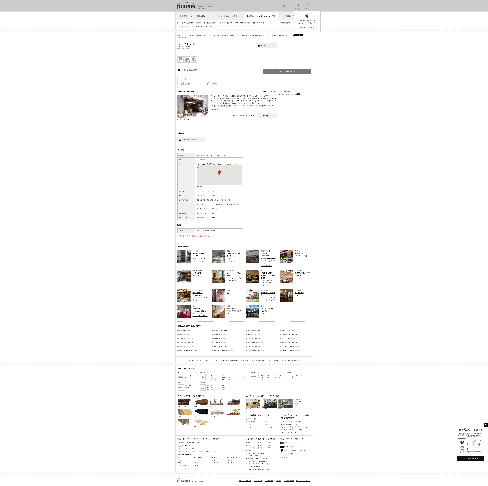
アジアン (180, 416)
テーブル (212, 457)
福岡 (201, 26)
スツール (209, 375)
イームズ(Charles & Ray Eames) (255, 453)
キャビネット (211, 389)
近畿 (236, 23)
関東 (178, 23)
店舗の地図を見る (184, 48)
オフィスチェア (240, 377)
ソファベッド (189, 377)
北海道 (209, 23)
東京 (183, 23)
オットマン (210, 377)
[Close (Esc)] (486, 425)
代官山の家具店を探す (255, 330)
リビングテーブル (263, 379)
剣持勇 (259, 442)
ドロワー (264, 421)
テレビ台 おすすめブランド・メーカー (291, 429)
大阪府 (200, 451)
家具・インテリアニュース (292, 442)
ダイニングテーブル (264, 375)
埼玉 (191, 23)
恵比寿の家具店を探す (289, 330)
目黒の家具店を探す (185, 330)
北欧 (211, 406)
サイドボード (250, 424)
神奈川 (187, 23)
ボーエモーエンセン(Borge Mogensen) (257, 469)
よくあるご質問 (289, 481)
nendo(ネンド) (250, 448)
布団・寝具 (213, 460)
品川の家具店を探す (254, 338)
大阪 (241, 23)
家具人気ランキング (290, 446)
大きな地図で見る (202, 186)
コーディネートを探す (229, 16)
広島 (258, 23)
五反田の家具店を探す (186, 342)
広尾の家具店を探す (254, 346)
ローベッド (249, 427)
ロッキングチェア (227, 379)
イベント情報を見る (470, 459)
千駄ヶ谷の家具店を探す (255, 342)
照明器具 (180, 463)
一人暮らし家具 (250, 421)
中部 (219, 23)
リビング (248, 408)
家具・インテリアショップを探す (262, 16)
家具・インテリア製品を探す (194, 16)
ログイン (297, 8)
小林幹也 (248, 450)
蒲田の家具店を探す (220, 338)
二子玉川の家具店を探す (289, 334)
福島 (213, 23)
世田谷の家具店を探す (220, 346)
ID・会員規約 (269, 481)
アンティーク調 (182, 406)
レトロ (195, 406)
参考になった (267, 116)
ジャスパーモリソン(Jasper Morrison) (257, 464)
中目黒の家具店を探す (220, 330)
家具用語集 (283, 457)
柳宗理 (248, 442)
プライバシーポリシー (303, 481)
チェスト (209, 387)
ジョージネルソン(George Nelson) (256, 456)
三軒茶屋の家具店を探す (187, 338)
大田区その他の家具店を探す (291, 350)
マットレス (188, 385)
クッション (197, 465)
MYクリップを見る (308, 27)
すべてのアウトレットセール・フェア (188, 442)
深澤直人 (270, 442)
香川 (183, 26)
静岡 (227, 23)
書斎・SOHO (298, 401)
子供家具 (196, 463)
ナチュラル (181, 426)
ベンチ (238, 375)
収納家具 (229, 460)
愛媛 (186, 26)
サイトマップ (258, 481)
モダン (195, 416)
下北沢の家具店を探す (255, 334)
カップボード (266, 424)
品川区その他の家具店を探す (257, 350)
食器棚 (223, 387)
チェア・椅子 (198, 457)
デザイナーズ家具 (251, 419)
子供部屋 (297, 399)
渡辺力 (259, 445)
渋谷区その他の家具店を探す (188, 350)
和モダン (196, 426)
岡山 (262, 23)
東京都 (179, 451)
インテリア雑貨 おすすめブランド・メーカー (293, 432)
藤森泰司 (259, 448)
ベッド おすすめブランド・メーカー (290, 424)
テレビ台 (209, 385)
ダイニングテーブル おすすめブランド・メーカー (294, 427)
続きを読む (215, 109)
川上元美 (270, 445)
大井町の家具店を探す (289, 338)
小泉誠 (269, 448)
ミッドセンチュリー (231, 406)
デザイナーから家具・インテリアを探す (261, 439)
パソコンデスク (299, 375)
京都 (248, 23)
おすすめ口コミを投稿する (286, 71)
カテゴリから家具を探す (187, 369)
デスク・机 (181, 460)
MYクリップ (307, 8)
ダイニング (265, 408)
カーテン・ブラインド (216, 463)
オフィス (297, 405)
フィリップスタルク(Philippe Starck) (256, 461)
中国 (254, 23)
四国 (178, 26)
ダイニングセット (232, 457)
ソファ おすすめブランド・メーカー (290, 421)
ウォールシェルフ (267, 427)
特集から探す (285, 23)
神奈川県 (187, 451)
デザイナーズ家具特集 (286, 454)
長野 (230, 23)
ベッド (196, 460)
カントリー (213, 416)
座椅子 (223, 375)
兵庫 (244, 23)
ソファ (179, 457)
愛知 (223, 23)
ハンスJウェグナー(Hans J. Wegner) (256, 458)
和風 (227, 416)
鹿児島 (209, 26)
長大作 (248, 445)
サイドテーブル (277, 375)
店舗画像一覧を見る (189, 139)
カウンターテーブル (264, 377)
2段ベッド (188, 387)
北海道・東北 (200, 23)
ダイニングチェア (227, 377)
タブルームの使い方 (245, 481)
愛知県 (214, 451)
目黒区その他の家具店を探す (291, 346)
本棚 (223, 385)
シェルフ (224, 389)
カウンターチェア (212, 379)
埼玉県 (193, 451)
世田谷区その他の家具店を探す (223, 350)
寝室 (279, 408)
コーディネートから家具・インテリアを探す (262, 396)
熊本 (205, 26)
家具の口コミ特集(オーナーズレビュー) (295, 450)
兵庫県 (207, 451)
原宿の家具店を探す (220, 334)
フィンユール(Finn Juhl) (253, 466)
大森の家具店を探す (220, 342)
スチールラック (266, 419)
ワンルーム (298, 403)
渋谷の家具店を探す (185, 334)
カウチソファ (189, 375)
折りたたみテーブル (278, 377)
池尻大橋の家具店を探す (289, 342)
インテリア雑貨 (182, 465)
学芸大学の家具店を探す (187, 346)
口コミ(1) (264, 45)
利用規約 (278, 481)
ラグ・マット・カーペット (234, 463)
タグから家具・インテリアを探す (258, 415)
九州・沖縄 (195, 26)
